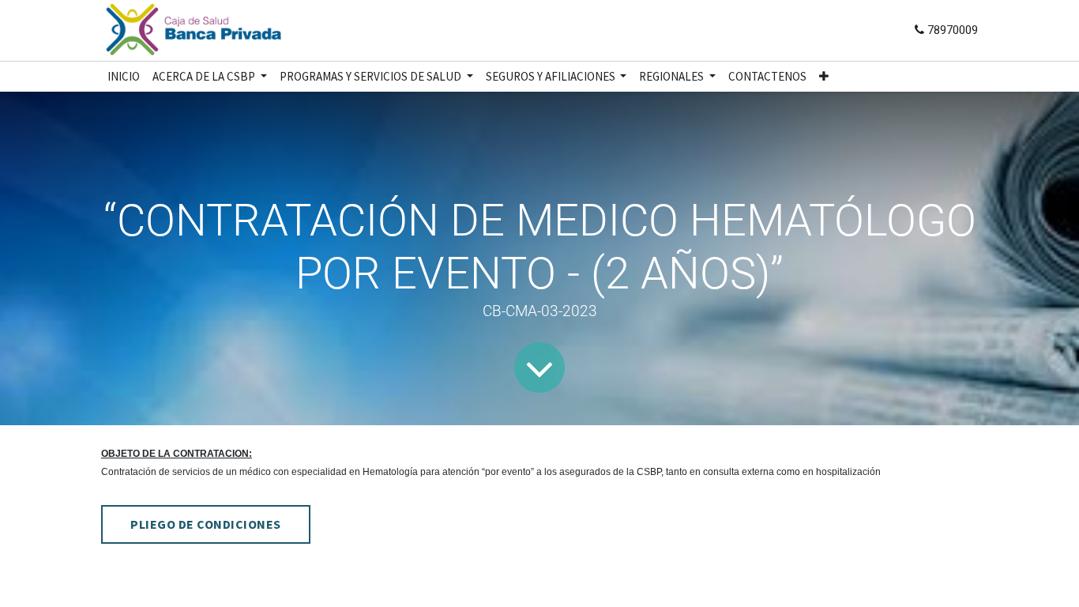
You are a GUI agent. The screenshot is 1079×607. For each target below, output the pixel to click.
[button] (824, 77)
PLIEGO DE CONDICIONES (205, 524)
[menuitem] (123, 77)
